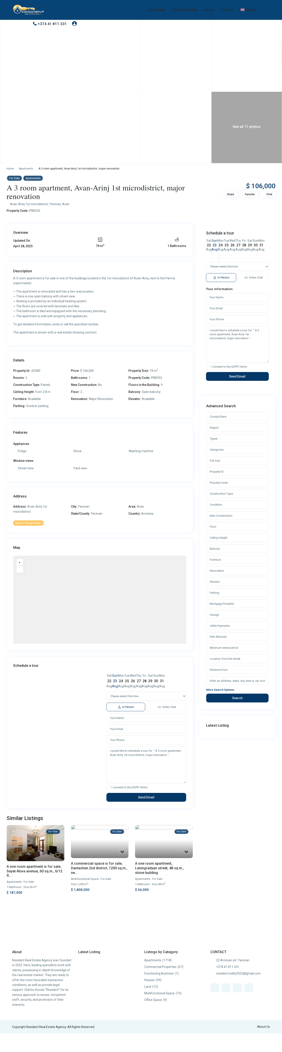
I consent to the (129, 787)
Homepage (156, 10)
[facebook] (214, 987)
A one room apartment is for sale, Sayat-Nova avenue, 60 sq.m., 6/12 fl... (34, 871)
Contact (227, 10)
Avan (65, 204)
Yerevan (55, 204)
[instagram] (248, 987)
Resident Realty (185, 10)
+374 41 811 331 (52, 24)
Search (237, 698)
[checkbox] (108, 787)
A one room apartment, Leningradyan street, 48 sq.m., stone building (159, 868)
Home (10, 168)
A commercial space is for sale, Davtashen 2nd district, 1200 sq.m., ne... (99, 868)
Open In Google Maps (28, 523)
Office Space (153, 1000)
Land (147, 986)
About (209, 10)
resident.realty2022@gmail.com (238, 973)
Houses (149, 980)
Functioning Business (159, 973)
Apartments (26, 168)
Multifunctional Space (85, 879)
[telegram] (237, 987)
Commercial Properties (160, 967)
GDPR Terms (139, 787)
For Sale (14, 178)
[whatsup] (226, 987)
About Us (263, 1026)
